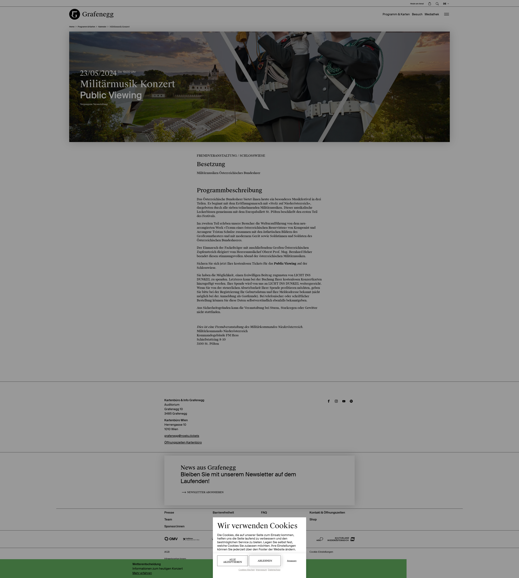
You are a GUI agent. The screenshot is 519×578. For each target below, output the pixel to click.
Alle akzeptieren (232, 561)
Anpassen (292, 560)
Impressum (261, 569)
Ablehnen (265, 560)
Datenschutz (274, 569)
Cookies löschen (247, 569)
